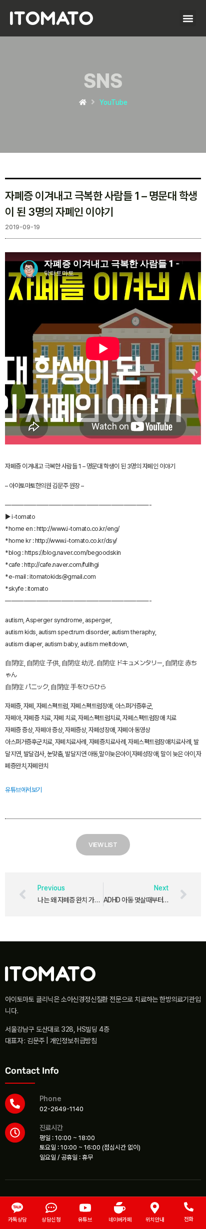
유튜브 (85, 1220)
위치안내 (155, 1220)
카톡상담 (17, 1220)
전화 (189, 1219)
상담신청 (51, 1220)
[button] (188, 18)
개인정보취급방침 (73, 1041)
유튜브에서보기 (23, 790)
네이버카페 (120, 1220)
